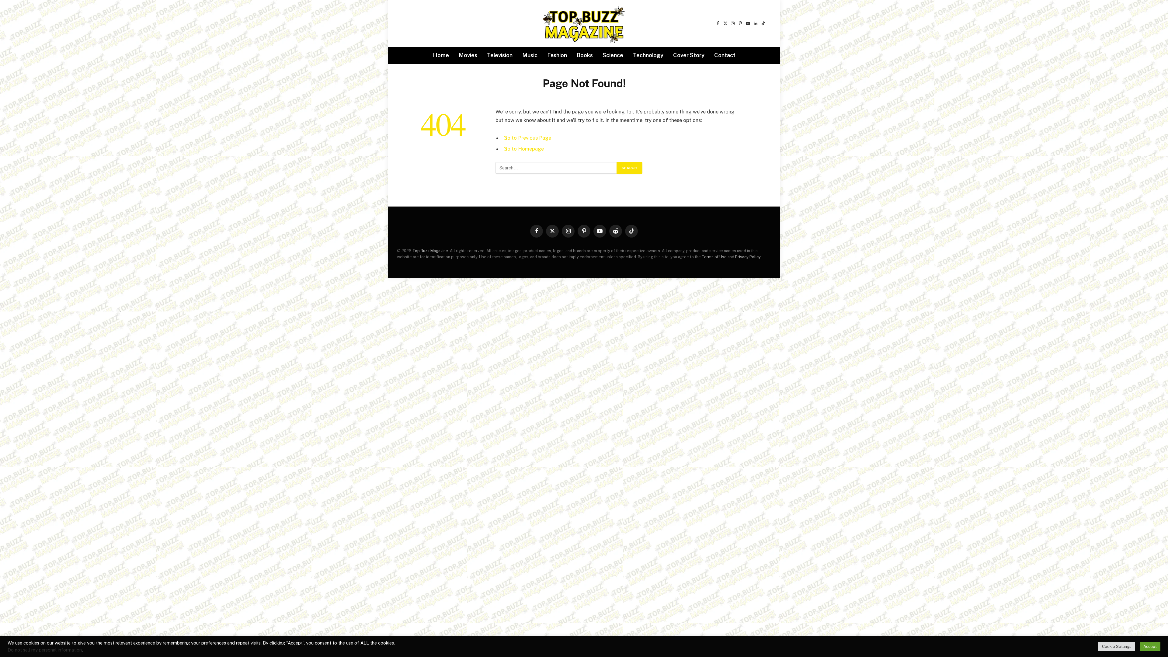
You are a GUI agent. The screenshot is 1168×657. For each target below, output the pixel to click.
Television (500, 55)
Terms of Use (714, 257)
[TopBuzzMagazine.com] (584, 24)
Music (529, 55)
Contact (724, 55)
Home (441, 55)
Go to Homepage (523, 149)
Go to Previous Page (527, 138)
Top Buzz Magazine (430, 251)
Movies (468, 55)
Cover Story (688, 55)
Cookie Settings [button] (1117, 646)
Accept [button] (1150, 646)
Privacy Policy (747, 257)
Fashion (557, 55)
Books (585, 55)
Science (613, 55)
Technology (648, 55)
